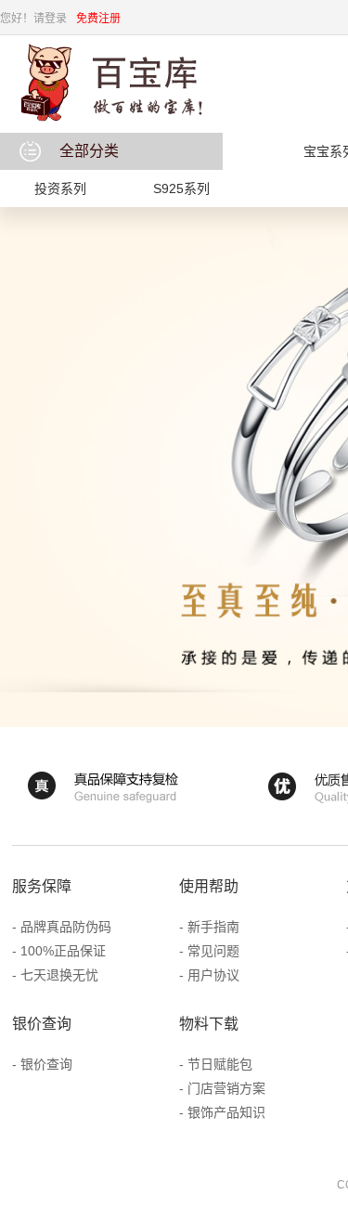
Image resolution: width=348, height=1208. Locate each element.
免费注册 (98, 18)
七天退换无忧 (59, 975)
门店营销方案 (226, 1088)
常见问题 (213, 950)
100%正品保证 (63, 950)
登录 (56, 18)
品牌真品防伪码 (65, 926)
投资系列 (60, 188)
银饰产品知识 (226, 1112)
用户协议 (213, 975)
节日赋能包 (219, 1064)
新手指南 (213, 926)
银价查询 (46, 1064)
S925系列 (181, 188)
